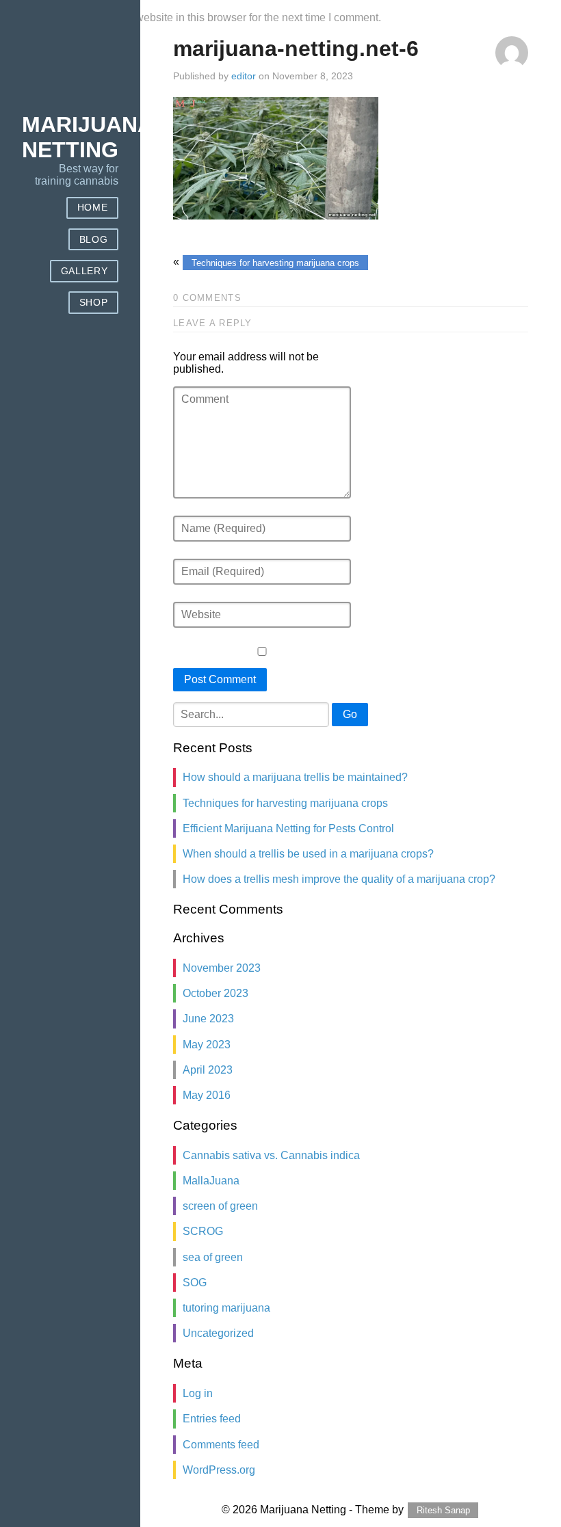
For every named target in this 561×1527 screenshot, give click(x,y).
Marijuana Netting (87, 137)
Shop (93, 302)
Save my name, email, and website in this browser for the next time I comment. (192, 17)
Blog (93, 240)
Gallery (84, 271)
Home (92, 207)
